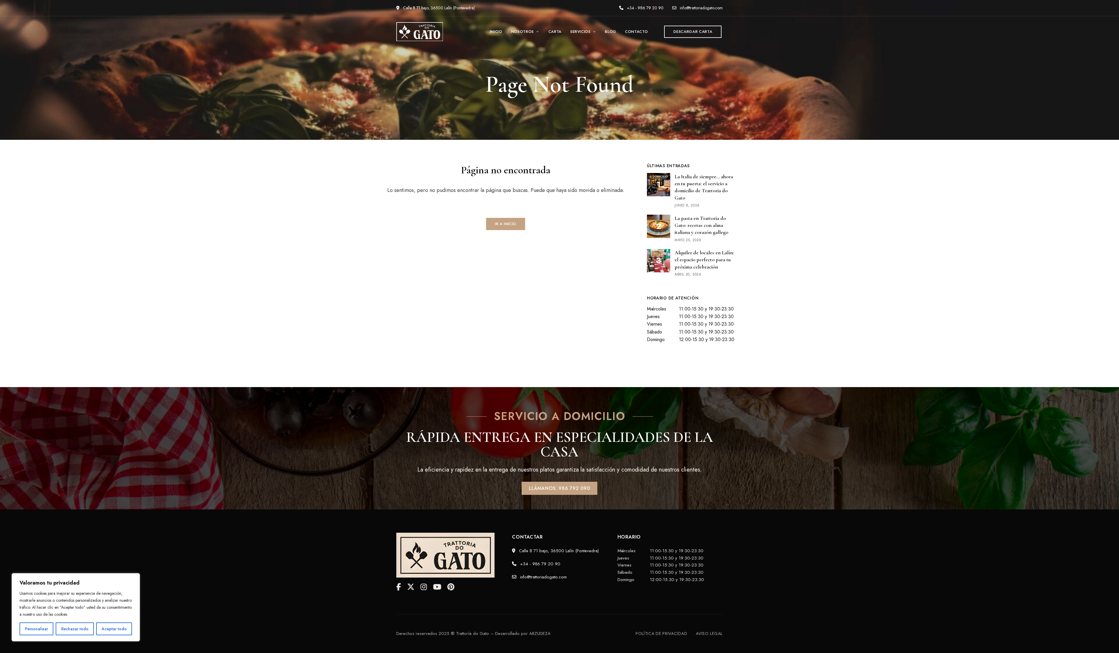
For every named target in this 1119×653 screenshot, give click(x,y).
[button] (693, 32)
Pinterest (450, 587)
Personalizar (36, 629)
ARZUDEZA (539, 633)
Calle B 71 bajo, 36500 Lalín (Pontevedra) (438, 8)
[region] (76, 607)
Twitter (410, 587)
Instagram (423, 587)
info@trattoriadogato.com (701, 8)
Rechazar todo (75, 629)
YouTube (437, 587)
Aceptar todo (114, 629)
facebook (398, 587)
